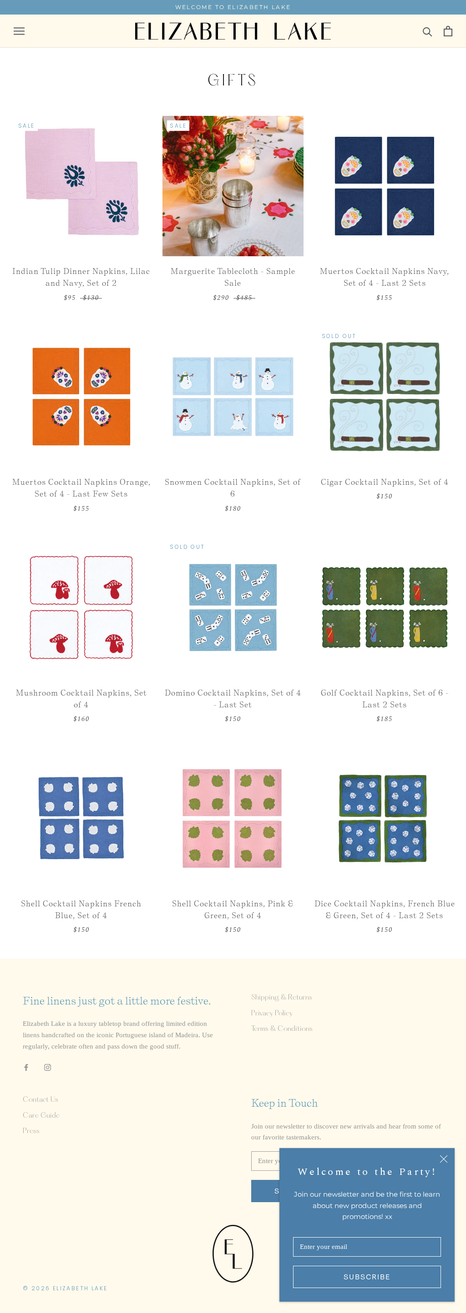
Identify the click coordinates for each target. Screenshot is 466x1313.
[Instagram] (47, 1067)
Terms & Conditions (282, 1029)
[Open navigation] (19, 31)
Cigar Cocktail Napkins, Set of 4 (385, 482)
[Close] (444, 1159)
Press (31, 1131)
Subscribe (367, 1277)
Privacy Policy (272, 1014)
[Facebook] (26, 1067)
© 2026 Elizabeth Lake (65, 1288)
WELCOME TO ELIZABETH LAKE (233, 7)
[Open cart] (448, 31)
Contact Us (40, 1100)
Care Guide (41, 1116)
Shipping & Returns (281, 998)
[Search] (427, 31)
